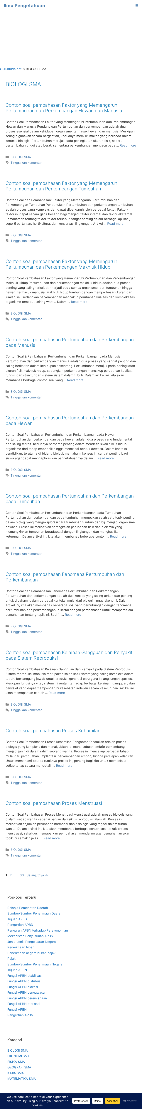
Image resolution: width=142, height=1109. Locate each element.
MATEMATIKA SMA (21, 1078)
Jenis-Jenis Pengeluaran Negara (31, 942)
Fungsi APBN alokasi (22, 987)
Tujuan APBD (17, 919)
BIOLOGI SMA (21, 157)
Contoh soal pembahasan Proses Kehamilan (53, 730)
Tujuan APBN (17, 970)
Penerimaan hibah (20, 947)
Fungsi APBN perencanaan (27, 998)
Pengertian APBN (20, 1015)
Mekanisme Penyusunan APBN (30, 936)
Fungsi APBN (17, 1009)
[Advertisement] (71, 39)
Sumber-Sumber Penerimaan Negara (34, 964)
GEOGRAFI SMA (19, 1067)
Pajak (11, 958)
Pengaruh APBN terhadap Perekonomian (37, 930)
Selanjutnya (37, 875)
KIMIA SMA (15, 1073)
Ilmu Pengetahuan (24, 5)
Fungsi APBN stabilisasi (24, 975)
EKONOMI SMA (18, 1056)
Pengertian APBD (20, 925)
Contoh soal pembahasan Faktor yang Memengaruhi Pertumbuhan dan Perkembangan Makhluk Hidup (62, 264)
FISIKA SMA (16, 1062)
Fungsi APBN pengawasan (27, 992)
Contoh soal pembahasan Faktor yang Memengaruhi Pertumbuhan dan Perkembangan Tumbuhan (62, 186)
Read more (128, 145)
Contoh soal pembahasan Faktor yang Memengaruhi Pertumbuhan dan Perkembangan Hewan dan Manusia (64, 107)
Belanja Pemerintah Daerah (27, 908)
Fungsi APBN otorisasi (23, 1004)
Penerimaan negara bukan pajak (31, 953)
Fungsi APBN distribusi (24, 981)
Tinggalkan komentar (26, 162)
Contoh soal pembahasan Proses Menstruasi (54, 803)
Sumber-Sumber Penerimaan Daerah (34, 913)
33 (22, 875)
